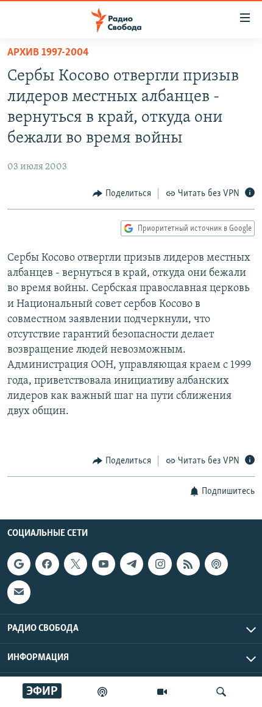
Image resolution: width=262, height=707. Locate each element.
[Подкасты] (216, 563)
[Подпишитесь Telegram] (131, 563)
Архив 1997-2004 (48, 52)
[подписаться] (18, 591)
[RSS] (188, 563)
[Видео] (162, 692)
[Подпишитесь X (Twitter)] (75, 563)
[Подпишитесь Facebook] (46, 563)
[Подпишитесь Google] (18, 563)
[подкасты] (102, 692)
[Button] (122, 194)
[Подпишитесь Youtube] (103, 563)
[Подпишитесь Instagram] (159, 563)
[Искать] (221, 692)
